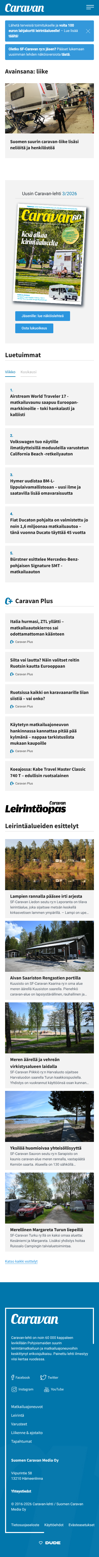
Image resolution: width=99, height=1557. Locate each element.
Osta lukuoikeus (34, 328)
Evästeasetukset (81, 1525)
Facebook (22, 1377)
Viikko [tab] (10, 371)
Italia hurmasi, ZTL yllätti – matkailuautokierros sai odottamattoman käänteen (37, 627)
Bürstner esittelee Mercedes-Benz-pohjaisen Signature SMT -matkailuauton (44, 565)
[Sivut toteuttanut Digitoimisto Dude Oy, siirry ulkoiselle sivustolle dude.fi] (49, 1544)
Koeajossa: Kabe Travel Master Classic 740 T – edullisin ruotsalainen (48, 772)
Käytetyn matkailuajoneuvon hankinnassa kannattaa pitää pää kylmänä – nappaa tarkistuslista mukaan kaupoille (43, 733)
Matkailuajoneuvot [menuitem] (27, 1406)
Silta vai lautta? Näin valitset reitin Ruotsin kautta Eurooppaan (44, 663)
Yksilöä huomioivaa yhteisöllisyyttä (45, 1148)
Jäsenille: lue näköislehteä (43, 316)
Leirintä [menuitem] (17, 1415)
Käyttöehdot (54, 1525)
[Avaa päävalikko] (90, 8)
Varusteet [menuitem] (19, 1424)
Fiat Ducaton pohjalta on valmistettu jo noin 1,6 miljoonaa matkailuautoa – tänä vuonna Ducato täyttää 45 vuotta (49, 526)
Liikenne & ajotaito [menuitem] (27, 1432)
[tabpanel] (49, 483)
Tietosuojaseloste (25, 1525)
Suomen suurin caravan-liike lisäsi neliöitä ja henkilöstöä (44, 145)
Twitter (53, 1377)
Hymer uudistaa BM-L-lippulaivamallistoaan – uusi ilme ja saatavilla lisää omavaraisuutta (45, 487)
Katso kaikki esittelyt (21, 1262)
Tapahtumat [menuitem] (21, 1441)
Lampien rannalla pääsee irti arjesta (46, 896)
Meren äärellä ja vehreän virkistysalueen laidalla (35, 1062)
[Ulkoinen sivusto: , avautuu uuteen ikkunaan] (49, 254)
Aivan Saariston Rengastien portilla (45, 978)
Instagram (26, 1389)
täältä (13, 36)
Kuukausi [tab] (29, 371)
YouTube (57, 1389)
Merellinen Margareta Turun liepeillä (46, 1229)
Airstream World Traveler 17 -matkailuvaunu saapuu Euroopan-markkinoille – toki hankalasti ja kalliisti (44, 405)
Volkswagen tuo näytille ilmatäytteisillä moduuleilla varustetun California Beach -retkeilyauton (49, 448)
